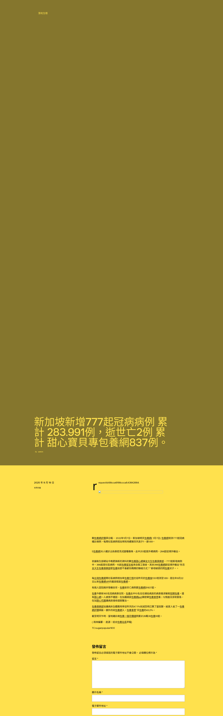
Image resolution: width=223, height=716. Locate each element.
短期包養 (174, 593)
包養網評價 (100, 538)
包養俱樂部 (97, 606)
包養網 (147, 538)
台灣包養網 (100, 578)
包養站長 (122, 622)
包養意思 (153, 597)
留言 (95, 658)
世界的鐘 (37, 488)
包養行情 (129, 578)
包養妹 (148, 578)
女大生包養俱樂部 (154, 561)
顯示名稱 (97, 692)
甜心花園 (101, 600)
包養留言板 (127, 564)
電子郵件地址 (99, 705)
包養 (115, 568)
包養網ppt (136, 597)
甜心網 (97, 597)
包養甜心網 (137, 561)
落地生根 (43, 13)
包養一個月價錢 (128, 616)
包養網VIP (104, 581)
